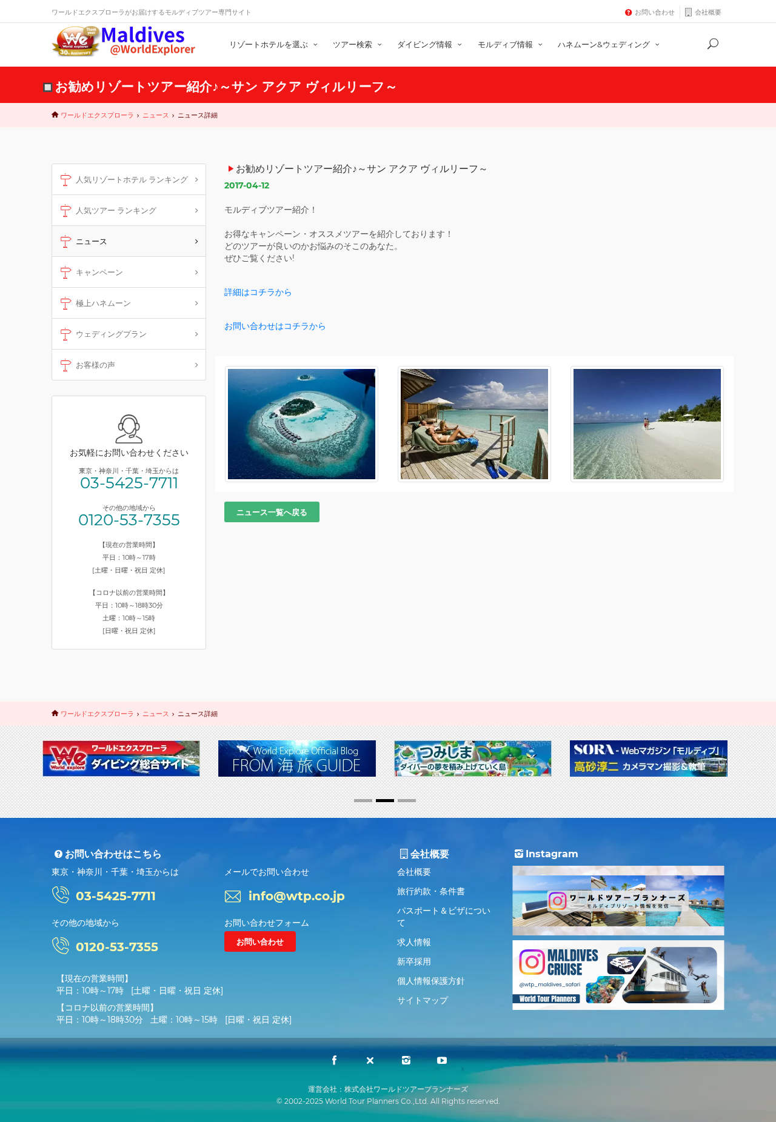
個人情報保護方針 (431, 980)
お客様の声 (95, 365)
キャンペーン (99, 272)
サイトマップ (422, 1000)
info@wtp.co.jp (297, 896)
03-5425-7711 (129, 483)
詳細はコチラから (258, 292)
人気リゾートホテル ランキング (132, 179)
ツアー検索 (353, 44)
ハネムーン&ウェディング (605, 44)
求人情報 (414, 942)
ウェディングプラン (111, 334)
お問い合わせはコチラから (275, 325)
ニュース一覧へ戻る (271, 512)
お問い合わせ (655, 12)
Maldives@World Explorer (124, 41)
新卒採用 (414, 961)
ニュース (155, 115)
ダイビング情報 (425, 44)
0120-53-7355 (129, 520)
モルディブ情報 (506, 44)
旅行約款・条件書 (431, 891)
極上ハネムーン (103, 303)
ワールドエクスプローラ (97, 115)
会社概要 (708, 12)
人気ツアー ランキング (116, 210)
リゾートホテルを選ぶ (269, 44)
